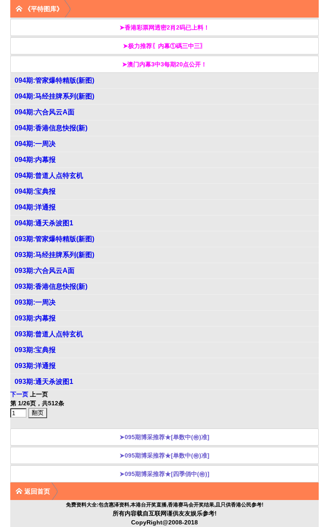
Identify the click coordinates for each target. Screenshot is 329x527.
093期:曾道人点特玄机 (49, 334)
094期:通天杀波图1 (44, 223)
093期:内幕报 (35, 318)
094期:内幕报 (35, 159)
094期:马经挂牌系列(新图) (54, 96)
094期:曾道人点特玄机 (49, 175)
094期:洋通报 (35, 207)
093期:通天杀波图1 (44, 381)
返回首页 (37, 491)
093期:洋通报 (35, 365)
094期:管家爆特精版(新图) (54, 80)
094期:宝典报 (35, 191)
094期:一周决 (35, 143)
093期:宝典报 (35, 349)
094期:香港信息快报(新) (51, 128)
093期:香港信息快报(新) (51, 286)
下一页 (19, 394)
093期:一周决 (35, 302)
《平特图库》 (43, 8)
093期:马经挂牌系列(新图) (54, 254)
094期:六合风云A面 (45, 112)
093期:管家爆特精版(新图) (54, 239)
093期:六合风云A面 (45, 270)
